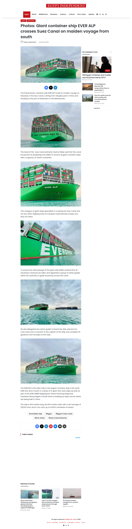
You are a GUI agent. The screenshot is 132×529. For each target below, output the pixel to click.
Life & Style (81, 14)
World (34, 14)
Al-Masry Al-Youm (70, 519)
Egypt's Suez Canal (64, 414)
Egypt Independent (30, 42)
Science (63, 14)
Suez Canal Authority (58, 418)
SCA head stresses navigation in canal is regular (70, 502)
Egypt (27, 14)
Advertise (55, 522)
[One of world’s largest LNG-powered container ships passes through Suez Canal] (51, 493)
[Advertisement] (51, 460)
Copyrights (70, 522)
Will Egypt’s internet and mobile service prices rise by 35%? (96, 76)
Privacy (77, 522)
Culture (72, 14)
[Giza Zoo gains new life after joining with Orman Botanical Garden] (87, 98)
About (49, 522)
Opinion (91, 14)
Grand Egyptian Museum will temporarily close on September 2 (101, 87)
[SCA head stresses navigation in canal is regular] (72, 493)
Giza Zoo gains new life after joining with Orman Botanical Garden (102, 98)
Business (53, 14)
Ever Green (40, 418)
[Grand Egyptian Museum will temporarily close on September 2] (87, 86)
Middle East (43, 14)
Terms (83, 522)
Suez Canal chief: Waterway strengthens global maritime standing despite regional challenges (29, 504)
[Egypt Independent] (66, 6)
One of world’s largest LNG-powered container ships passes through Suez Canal (50, 503)
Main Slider (31, 21)
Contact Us (62, 522)
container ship (36, 414)
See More (97, 108)
